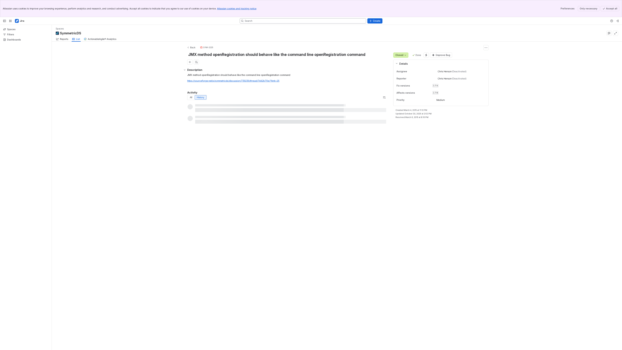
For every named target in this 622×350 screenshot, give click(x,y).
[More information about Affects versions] (418, 93)
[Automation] (426, 55)
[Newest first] (384, 97)
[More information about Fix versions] (413, 86)
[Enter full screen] (615, 33)
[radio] (191, 97)
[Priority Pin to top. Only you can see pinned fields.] (407, 100)
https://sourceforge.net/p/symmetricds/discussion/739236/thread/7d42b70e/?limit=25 (233, 80)
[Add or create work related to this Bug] (189, 62)
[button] (439, 63)
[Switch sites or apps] (10, 20)
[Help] (611, 20)
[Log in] (617, 20)
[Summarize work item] (196, 62)
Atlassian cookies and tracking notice (236, 8)
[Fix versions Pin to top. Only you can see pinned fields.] (417, 85)
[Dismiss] (68, 324)
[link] (62, 39)
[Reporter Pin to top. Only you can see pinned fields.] (409, 78)
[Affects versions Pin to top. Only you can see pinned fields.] (422, 93)
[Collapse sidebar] (4, 20)
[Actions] (486, 47)
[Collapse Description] (185, 70)
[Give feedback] (609, 33)
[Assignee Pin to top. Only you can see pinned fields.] (409, 71)
